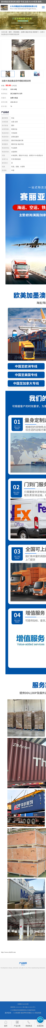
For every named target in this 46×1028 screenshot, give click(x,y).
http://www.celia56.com (8, 952)
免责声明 (24, 1013)
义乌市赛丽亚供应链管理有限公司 (19, 1010)
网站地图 (38, 1013)
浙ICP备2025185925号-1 (29, 1007)
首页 (10, 32)
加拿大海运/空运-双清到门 (30, 32)
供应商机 (16, 32)
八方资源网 (16, 1013)
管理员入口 (31, 1013)
